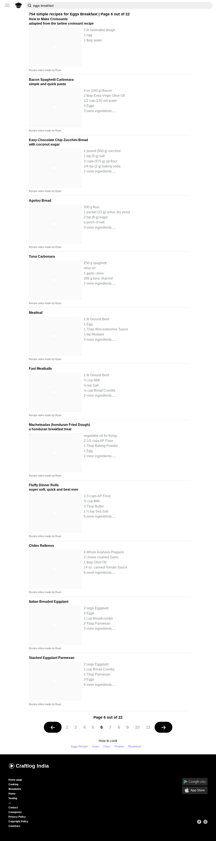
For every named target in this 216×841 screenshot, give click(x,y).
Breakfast (134, 746)
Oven (95, 746)
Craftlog (32, 766)
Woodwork (14, 789)
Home (12, 793)
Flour (106, 746)
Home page (15, 780)
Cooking (13, 784)
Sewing (12, 798)
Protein (119, 746)
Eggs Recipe (79, 746)
